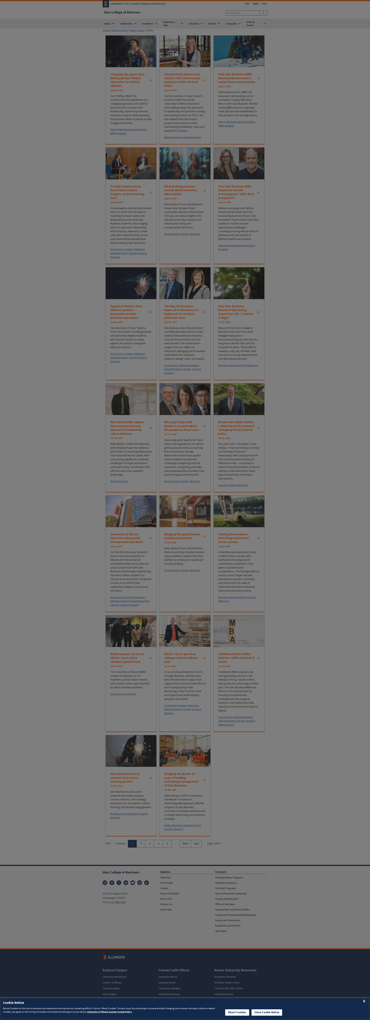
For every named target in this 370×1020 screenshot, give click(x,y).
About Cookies (237, 1012)
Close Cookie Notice (266, 1012)
